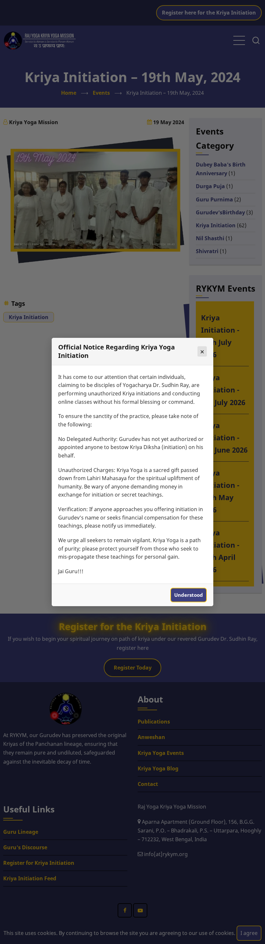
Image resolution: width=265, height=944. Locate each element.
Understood (188, 595)
